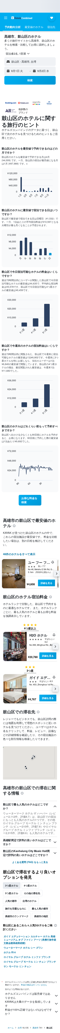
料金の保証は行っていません (34, 984)
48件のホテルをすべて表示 (19, 554)
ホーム (11, 1027)
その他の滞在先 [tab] (32, 893)
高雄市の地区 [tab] (41, 916)
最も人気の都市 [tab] (40, 908)
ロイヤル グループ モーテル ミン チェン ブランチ (30, 961)
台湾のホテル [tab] (29, 900)
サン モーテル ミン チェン (17, 966)
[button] (5, 17)
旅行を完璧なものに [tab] (15, 908)
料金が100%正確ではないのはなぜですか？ (28, 1012)
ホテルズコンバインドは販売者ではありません (27, 996)
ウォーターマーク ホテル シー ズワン (23, 947)
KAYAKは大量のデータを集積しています (28, 1004)
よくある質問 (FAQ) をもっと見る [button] (30, 862)
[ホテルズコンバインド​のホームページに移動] (21, 18)
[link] (30, 500)
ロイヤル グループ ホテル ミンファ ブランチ (27, 957)
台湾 (20, 1027)
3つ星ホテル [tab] (11, 885)
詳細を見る (46, 583)
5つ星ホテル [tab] (11, 893)
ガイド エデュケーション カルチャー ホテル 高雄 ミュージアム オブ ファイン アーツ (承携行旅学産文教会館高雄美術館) (30, 940)
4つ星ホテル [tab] (30, 885)
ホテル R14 (10, 952)
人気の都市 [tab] (11, 900)
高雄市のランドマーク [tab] (16, 916)
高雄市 (35, 1027)
